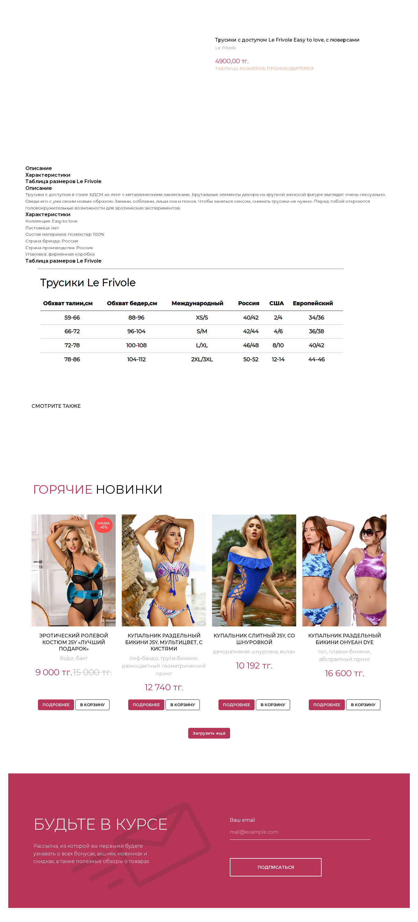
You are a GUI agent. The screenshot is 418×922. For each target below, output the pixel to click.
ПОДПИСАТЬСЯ (276, 867)
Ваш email (242, 820)
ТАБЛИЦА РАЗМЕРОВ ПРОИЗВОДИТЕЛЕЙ (264, 68)
